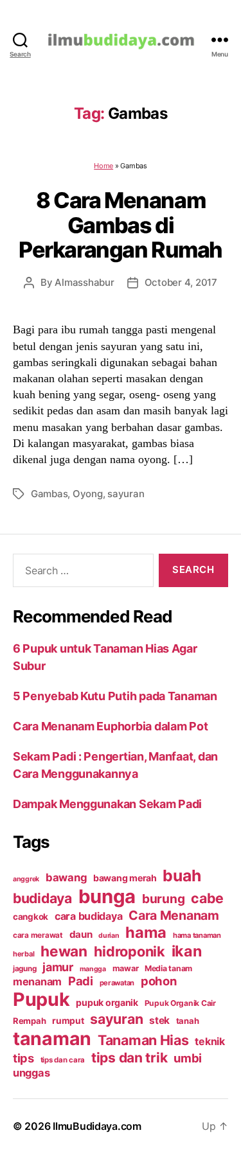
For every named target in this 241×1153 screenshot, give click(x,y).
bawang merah (125, 877)
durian (108, 935)
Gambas (49, 494)
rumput (68, 1021)
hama (145, 932)
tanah (187, 1021)
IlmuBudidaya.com (97, 1126)
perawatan (117, 982)
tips (23, 1058)
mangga (93, 969)
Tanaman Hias (143, 1040)
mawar (125, 968)
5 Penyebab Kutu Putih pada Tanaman (115, 696)
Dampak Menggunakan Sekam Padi (107, 804)
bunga (107, 896)
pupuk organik (107, 1002)
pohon (159, 981)
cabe (207, 898)
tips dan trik (129, 1058)
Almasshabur (84, 282)
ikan (187, 951)
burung (163, 898)
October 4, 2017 (181, 282)
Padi (80, 981)
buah (182, 875)
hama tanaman (197, 935)
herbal (23, 953)
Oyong (88, 494)
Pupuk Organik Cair (180, 1003)
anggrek (26, 879)
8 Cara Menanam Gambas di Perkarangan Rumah (120, 225)
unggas (31, 1072)
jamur (57, 967)
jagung (24, 968)
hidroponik (129, 951)
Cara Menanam (174, 915)
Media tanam (168, 968)
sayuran (125, 494)
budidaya (42, 898)
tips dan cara (62, 1059)
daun (81, 934)
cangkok (30, 916)
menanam (37, 981)
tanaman (52, 1038)
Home (103, 165)
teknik (209, 1041)
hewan (63, 951)
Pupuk (41, 999)
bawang (66, 877)
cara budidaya (89, 916)
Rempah (29, 1021)
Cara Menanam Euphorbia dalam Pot (110, 726)
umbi (188, 1058)
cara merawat (38, 935)
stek (159, 1020)
